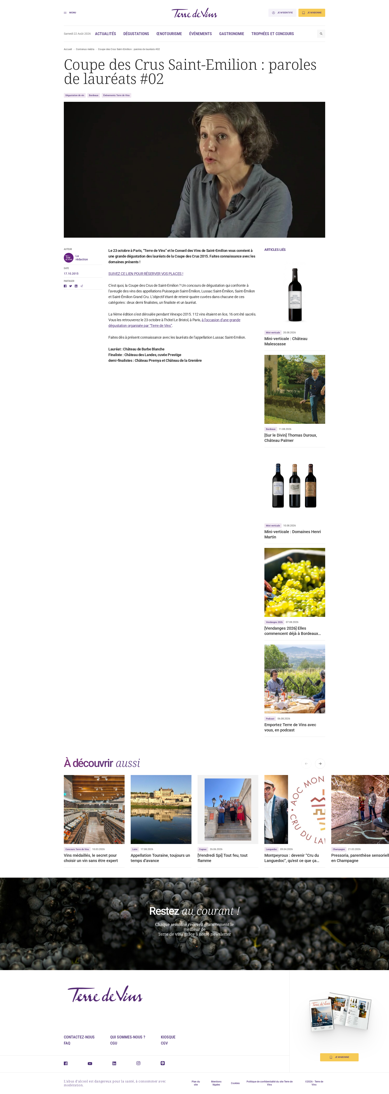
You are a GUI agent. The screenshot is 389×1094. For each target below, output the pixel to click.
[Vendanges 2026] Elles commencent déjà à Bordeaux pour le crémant (291, 631)
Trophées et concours (272, 33)
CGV (164, 1043)
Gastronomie (231, 33)
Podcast (270, 718)
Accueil (68, 49)
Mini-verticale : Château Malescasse (285, 341)
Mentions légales (216, 1083)
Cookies (235, 1083)
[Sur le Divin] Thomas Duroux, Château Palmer (290, 438)
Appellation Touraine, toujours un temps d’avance (160, 858)
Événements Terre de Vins (116, 95)
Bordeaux (93, 95)
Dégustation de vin (74, 95)
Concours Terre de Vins (77, 849)
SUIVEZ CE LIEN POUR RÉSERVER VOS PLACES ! (145, 274)
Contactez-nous (79, 1037)
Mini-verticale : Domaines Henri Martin (292, 534)
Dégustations (136, 33)
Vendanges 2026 (274, 622)
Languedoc (271, 849)
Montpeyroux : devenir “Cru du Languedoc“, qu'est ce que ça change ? (291, 858)
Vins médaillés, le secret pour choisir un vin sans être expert (91, 858)
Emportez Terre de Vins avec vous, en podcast (290, 727)
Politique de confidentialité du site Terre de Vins (270, 1083)
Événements (200, 33)
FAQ (67, 1043)
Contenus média (85, 49)
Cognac (203, 849)
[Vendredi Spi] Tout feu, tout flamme (223, 858)
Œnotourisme (169, 33)
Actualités (105, 33)
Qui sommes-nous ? (127, 1037)
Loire (134, 849)
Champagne (339, 849)
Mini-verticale (273, 332)
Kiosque (168, 1037)
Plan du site (196, 1083)
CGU (113, 1043)
